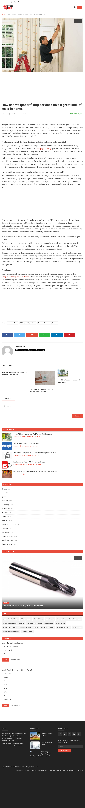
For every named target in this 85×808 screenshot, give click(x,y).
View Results (15, 660)
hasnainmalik (20, 347)
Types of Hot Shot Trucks (10, 619)
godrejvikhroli (17, 436)
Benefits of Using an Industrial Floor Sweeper (69, 381)
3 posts (30, 350)
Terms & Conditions (55, 770)
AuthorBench (17, 455)
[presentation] (76, 21)
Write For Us (71, 770)
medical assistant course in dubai (13, 623)
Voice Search (77, 627)
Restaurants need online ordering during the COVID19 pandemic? (35, 471)
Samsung (7, 673)
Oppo (6, 688)
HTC (5, 692)
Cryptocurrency (7, 544)
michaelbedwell (17, 464)
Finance (4, 489)
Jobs (3, 493)
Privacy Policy (42, 770)
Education (5, 528)
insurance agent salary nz (11, 631)
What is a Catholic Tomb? (47, 734)
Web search (8, 650)
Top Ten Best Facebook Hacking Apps (26, 443)
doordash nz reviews (47, 627)
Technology (6, 505)
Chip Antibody (60, 623)
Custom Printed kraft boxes (29, 627)
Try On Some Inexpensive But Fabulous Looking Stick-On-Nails (34, 453)
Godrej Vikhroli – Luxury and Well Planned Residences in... (32, 434)
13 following (39, 350)
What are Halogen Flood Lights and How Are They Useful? (14, 373)
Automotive (6, 532)
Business (5, 114)
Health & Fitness (7, 540)
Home (3, 14)
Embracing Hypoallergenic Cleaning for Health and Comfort (40, 754)
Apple (6, 677)
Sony (6, 696)
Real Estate (6, 508)
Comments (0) (8, 398)
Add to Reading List (76, 114)
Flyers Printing (38, 619)
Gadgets (5, 512)
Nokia (6, 685)
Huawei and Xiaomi (10, 681)
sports (4, 497)
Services (5, 520)
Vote (5, 660)
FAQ (64, 770)
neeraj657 (16, 446)
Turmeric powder (27, 631)
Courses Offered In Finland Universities (69, 619)
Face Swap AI (50, 619)
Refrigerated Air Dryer (47, 743)
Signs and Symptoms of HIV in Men (16, 606)
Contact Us (80, 770)
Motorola (7, 700)
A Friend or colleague (11, 646)
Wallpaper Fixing (12, 323)
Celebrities (5, 516)
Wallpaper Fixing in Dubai (27, 323)
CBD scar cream (26, 619)
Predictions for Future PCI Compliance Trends (29, 462)
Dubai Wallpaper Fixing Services (47, 323)
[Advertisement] (42, 86)
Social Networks (9, 654)
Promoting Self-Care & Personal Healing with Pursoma (41, 390)
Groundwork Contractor (10, 627)
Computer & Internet (9, 524)
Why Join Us (20, 770)
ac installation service (63, 627)
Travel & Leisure (7, 536)
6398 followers (21, 350)
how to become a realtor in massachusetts (40, 623)
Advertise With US (31, 770)
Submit (77, 416)
